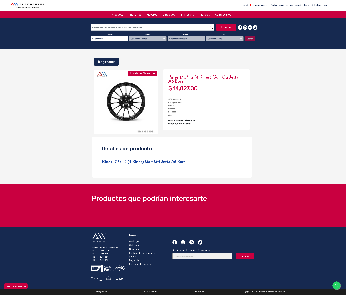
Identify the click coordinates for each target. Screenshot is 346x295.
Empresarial (187, 14)
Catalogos (169, 14)
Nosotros (135, 14)
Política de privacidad (150, 292)
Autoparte (109, 34)
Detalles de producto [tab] (127, 148)
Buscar (226, 27)
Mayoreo (152, 14)
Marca (147, 34)
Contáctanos (223, 14)
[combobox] (152, 27)
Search (250, 39)
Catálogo (134, 241)
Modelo (186, 34)
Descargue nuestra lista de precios (16, 286)
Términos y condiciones (101, 292)
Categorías (134, 245)
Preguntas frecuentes (140, 264)
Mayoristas (134, 260)
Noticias (205, 14)
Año (225, 34)
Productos (118, 14)
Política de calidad (199, 292)
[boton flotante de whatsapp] (336, 285)
